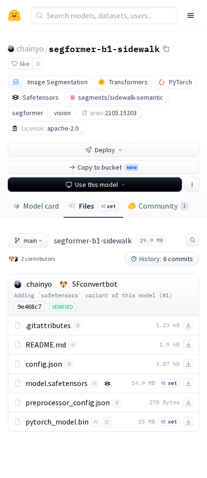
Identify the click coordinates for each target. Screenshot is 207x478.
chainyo (30, 48)
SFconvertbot (94, 284)
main (30, 240)
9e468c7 (29, 306)
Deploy (105, 150)
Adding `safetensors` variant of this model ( (88, 295)
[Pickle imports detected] (107, 422)
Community (162, 206)
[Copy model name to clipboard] (166, 48)
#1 (165, 295)
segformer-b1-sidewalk (104, 48)
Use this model (96, 184)
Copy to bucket (107, 167)
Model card (41, 206)
